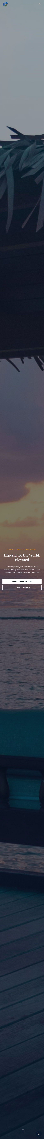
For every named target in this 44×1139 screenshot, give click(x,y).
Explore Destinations (22, 581)
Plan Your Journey (22, 588)
